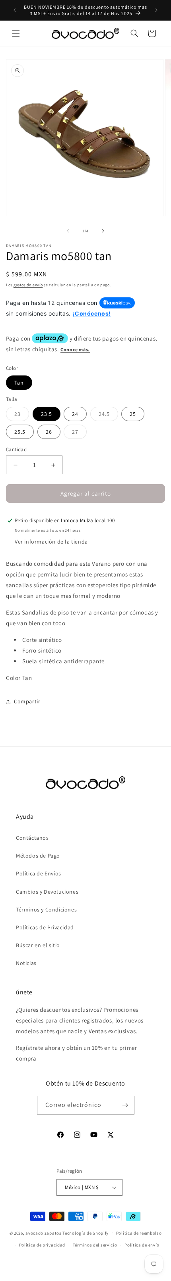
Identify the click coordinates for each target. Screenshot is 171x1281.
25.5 (19, 431)
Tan (19, 382)
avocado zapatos (43, 1232)
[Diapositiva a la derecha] (103, 230)
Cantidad (16, 449)
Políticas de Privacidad (45, 927)
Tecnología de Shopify (85, 1232)
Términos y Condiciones (46, 909)
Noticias (26, 963)
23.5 (46, 413)
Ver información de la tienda (51, 541)
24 (75, 413)
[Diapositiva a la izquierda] (68, 230)
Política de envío (141, 1245)
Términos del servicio (95, 1245)
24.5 (108, 415)
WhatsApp (17, 1263)
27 (79, 433)
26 (49, 431)
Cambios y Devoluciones (47, 891)
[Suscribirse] (125, 1105)
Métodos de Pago (38, 855)
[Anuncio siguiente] (156, 10)
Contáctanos (32, 837)
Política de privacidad (42, 1245)
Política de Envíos (38, 873)
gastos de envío (28, 284)
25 (133, 413)
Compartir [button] (27, 701)
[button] (16, 33)
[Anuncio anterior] (14, 10)
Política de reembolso (139, 1233)
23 (21, 415)
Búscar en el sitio (38, 945)
